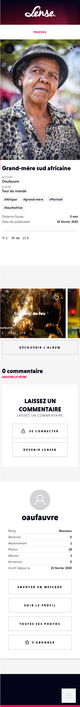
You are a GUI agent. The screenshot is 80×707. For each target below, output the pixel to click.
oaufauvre (40, 517)
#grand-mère (33, 199)
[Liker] (71, 48)
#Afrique (10, 199)
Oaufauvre (10, 181)
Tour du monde (14, 191)
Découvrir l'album (40, 347)
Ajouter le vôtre (14, 377)
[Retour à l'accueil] (40, 11)
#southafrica (13, 207)
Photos (40, 32)
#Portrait (56, 199)
